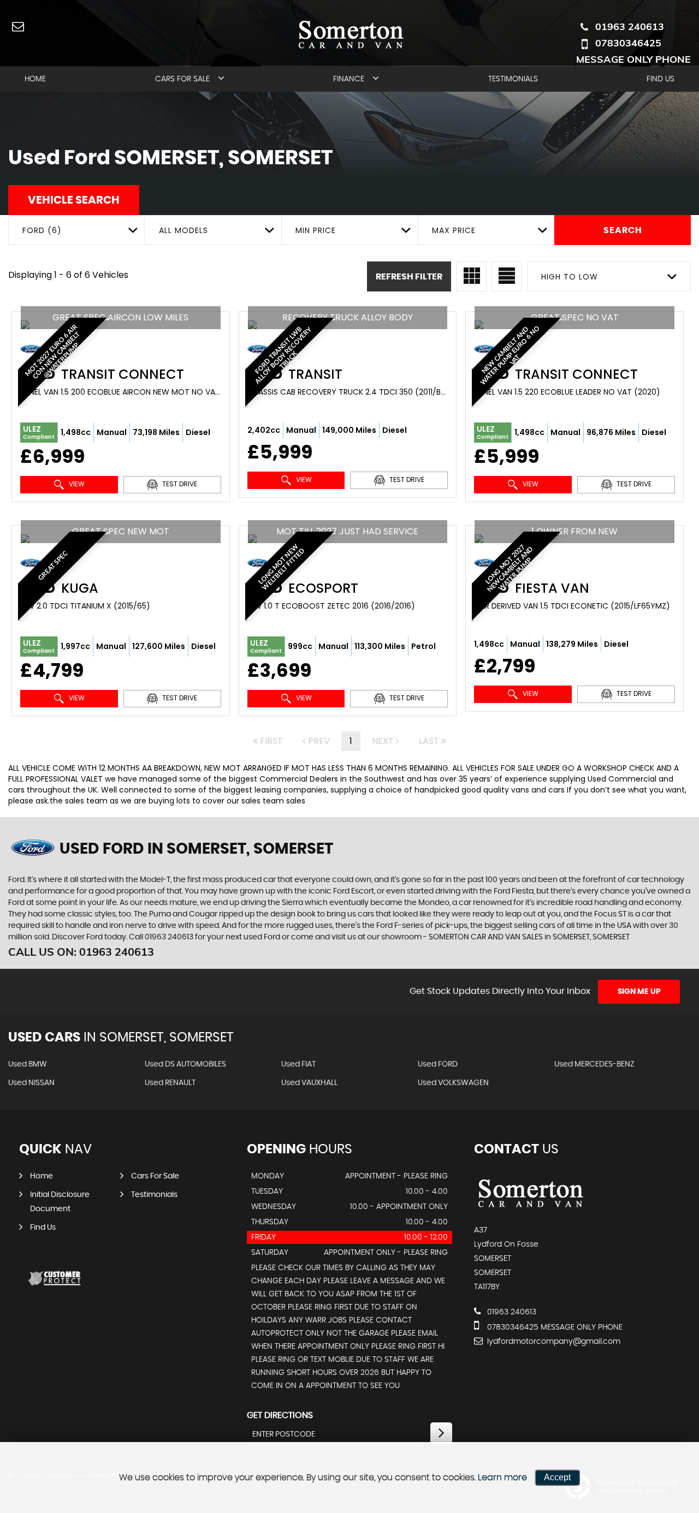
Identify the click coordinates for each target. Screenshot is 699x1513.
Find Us (660, 79)
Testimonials (513, 79)
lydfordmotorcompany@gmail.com (552, 1341)
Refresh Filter (409, 276)
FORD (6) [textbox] (42, 230)
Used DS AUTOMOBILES (185, 1064)
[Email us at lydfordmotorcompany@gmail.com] (17, 25)
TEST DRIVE (179, 484)
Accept (557, 1477)
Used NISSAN (31, 1083)
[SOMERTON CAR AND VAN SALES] (529, 1208)
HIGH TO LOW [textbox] (569, 276)
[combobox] (76, 230)
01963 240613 (629, 26)
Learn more (502, 1477)
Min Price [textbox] (315, 230)
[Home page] (349, 34)
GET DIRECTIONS (280, 1415)
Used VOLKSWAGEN (453, 1083)
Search (622, 230)
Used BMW (27, 1064)
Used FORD (438, 1064)
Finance (348, 79)
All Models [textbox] (183, 230)
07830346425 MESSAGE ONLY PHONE (633, 51)
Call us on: (81, 951)
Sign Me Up (639, 992)
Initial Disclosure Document (60, 1202)
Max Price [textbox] (454, 230)
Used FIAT (298, 1064)
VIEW (76, 484)
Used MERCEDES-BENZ (594, 1064)
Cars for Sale (182, 79)
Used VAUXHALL (309, 1083)
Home (35, 79)
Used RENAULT (170, 1083)
